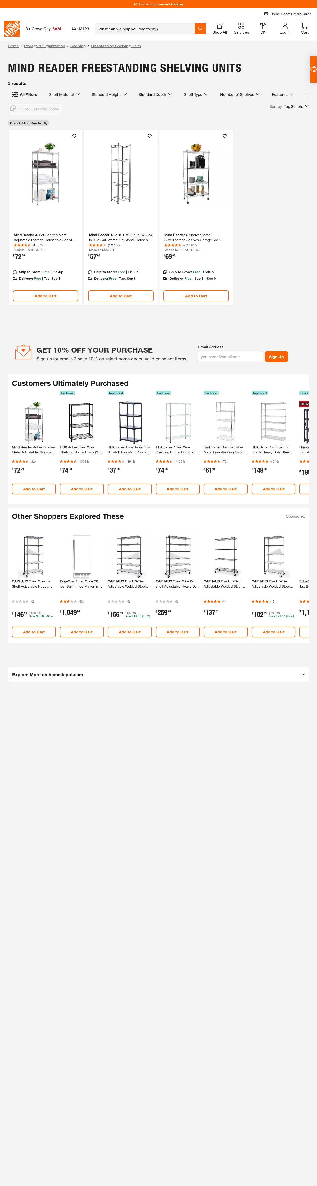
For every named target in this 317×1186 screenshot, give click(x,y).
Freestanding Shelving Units (116, 45)
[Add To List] (74, 136)
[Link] (45, 217)
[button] (289, 106)
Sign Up (276, 356)
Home (13, 45)
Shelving (78, 45)
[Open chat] (313, 69)
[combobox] (145, 28)
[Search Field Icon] (200, 28)
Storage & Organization (44, 45)
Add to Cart (45, 295)
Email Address (210, 346)
